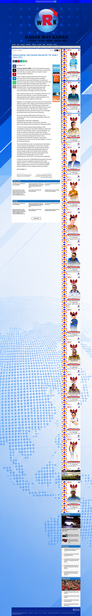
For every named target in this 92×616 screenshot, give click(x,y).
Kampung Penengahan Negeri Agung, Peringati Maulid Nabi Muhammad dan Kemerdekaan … (70, 477)
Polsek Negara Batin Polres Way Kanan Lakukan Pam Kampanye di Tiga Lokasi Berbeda (71, 567)
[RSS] (59, 50)
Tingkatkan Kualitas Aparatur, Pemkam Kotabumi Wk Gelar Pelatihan (52, 210)
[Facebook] (55, 50)
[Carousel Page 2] (77, 479)
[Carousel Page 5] (79, 479)
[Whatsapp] (24, 61)
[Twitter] (57, 50)
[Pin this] (19, 61)
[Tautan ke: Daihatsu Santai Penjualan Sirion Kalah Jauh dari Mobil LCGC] (65, 540)
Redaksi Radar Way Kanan (17, 614)
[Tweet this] (16, 61)
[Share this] (14, 61)
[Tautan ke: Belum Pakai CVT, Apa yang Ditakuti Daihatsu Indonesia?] (65, 535)
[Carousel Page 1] (76, 479)
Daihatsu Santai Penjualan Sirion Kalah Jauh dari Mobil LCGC (73, 541)
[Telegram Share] (21, 61)
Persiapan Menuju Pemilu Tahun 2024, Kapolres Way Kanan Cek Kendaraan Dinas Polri (71, 573)
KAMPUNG (17, 59)
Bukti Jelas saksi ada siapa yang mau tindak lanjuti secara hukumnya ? (24, 175)
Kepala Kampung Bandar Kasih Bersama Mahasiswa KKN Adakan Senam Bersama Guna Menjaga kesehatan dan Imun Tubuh (36, 205)
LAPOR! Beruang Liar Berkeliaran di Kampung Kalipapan (19, 204)
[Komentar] (26, 61)
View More (36, 218)
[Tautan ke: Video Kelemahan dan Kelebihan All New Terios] (71, 522)
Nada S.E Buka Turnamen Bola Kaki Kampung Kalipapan (35, 210)
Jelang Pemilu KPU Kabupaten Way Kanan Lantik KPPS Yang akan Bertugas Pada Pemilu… (71, 560)
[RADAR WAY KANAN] (46, 23)
